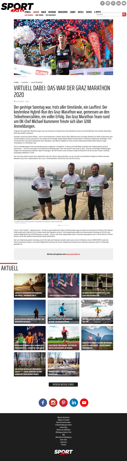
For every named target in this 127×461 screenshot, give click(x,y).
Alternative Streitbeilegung (63, 437)
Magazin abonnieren (63, 417)
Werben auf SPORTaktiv (63, 429)
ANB (63, 434)
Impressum (63, 442)
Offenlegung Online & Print (63, 432)
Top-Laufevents (51, 15)
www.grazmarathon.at (73, 254)
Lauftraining (29, 15)
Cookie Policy (63, 427)
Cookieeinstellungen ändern (63, 424)
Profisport (63, 12)
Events (89, 12)
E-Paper (97, 12)
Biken (43, 12)
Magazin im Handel (63, 419)
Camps (73, 12)
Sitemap (63, 444)
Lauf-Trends (39, 15)
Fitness (28, 12)
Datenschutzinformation (63, 422)
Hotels (81, 12)
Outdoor (52, 12)
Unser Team (63, 439)
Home (16, 82)
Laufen (36, 12)
